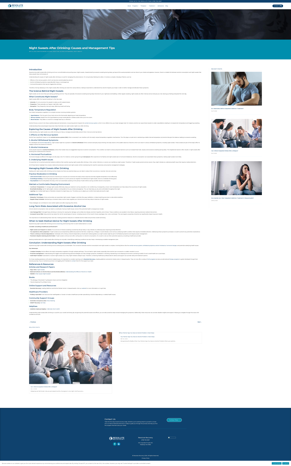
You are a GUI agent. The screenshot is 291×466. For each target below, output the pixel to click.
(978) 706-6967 (157, 1)
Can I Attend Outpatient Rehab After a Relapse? (44, 386)
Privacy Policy (145, 458)
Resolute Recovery (89, 259)
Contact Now (173, 420)
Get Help (43, 302)
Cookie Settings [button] (277, 463)
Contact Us (278, 6)
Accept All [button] (285, 463)
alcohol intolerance (160, 245)
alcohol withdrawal (66, 51)
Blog (166, 6)
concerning (59, 223)
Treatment (152, 6)
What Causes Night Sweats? (43, 274)
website (84, 288)
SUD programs (151, 259)
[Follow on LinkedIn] (118, 444)
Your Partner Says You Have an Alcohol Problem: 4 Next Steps (138, 336)
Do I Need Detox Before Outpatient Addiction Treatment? (227, 108)
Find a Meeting (51, 300)
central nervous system (91, 123)
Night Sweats (78, 51)
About (129, 6)
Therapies (143, 6)
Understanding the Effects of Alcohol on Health (78, 271)
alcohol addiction (53, 51)
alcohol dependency (45, 142)
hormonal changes (171, 245)
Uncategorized (42, 51)
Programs (135, 6)
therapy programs (174, 259)
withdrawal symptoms (149, 245)
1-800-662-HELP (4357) (53, 309)
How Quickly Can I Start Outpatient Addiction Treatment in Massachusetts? (232, 198)
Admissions (161, 6)
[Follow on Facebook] (114, 444)
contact (74, 261)
